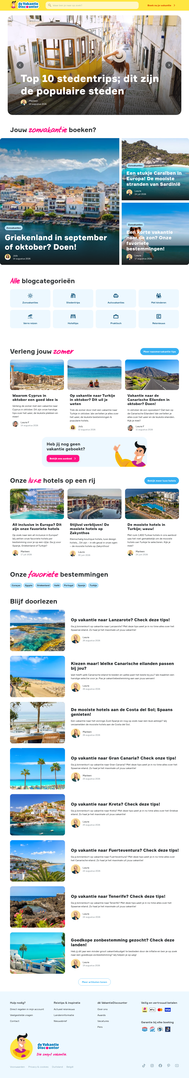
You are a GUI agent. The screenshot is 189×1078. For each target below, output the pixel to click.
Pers (99, 1026)
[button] (20, 65)
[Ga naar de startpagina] (25, 5)
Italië (56, 585)
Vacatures (103, 1021)
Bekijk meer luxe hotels (162, 480)
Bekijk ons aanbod (61, 458)
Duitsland (57, 1066)
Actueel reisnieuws (64, 1009)
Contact (14, 1021)
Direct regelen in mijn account (27, 1009)
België (69, 1066)
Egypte (28, 585)
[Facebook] (160, 1066)
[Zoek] (50, 5)
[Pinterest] (169, 1066)
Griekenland (43, 585)
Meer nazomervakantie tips (159, 351)
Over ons (102, 1009)
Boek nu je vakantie (159, 5)
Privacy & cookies (38, 1066)
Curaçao (16, 585)
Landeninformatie (64, 1015)
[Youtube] (177, 1066)
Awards (101, 1015)
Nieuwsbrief (60, 1021)
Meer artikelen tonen (94, 982)
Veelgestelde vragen (21, 1015)
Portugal (68, 585)
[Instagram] (152, 1066)
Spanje (81, 585)
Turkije (93, 585)
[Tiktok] (144, 1066)
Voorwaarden (17, 1066)
